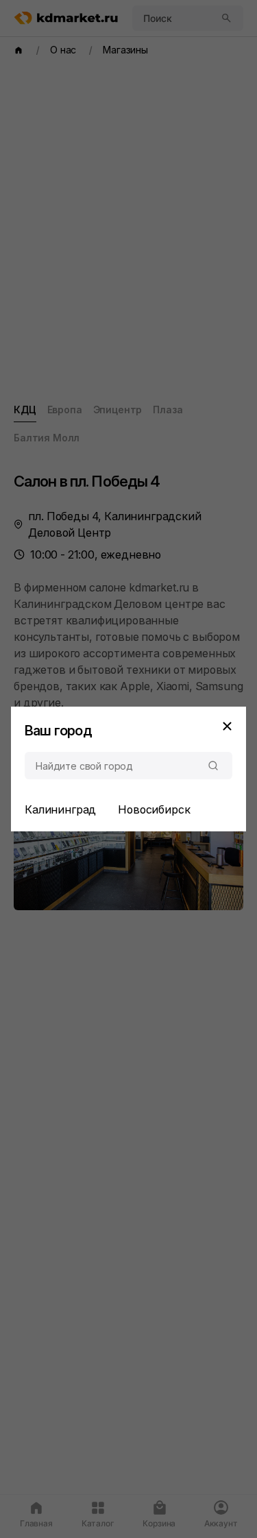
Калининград (60, 809)
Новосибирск (154, 809)
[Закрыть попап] (227, 726)
